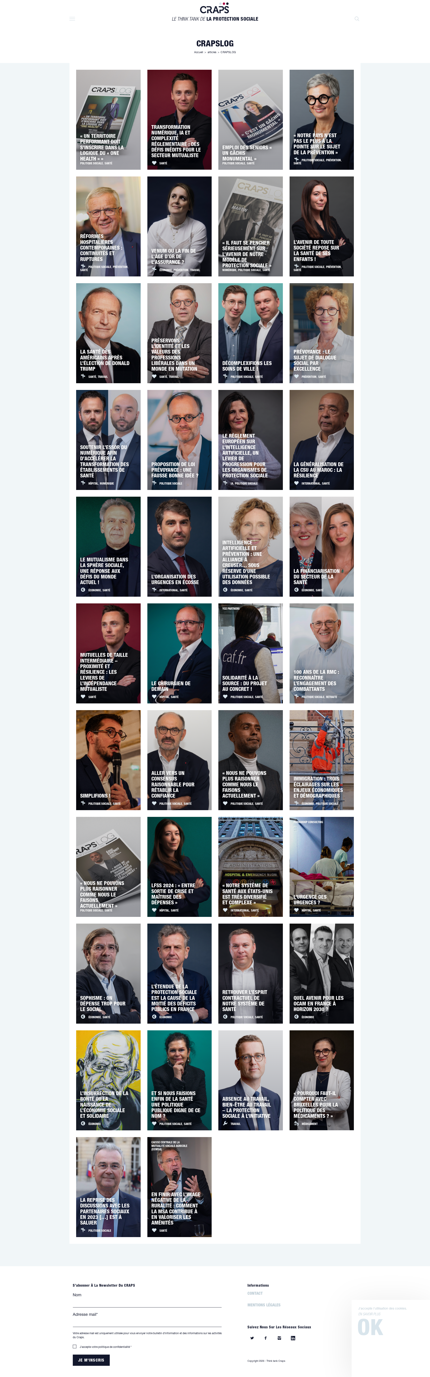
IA (232, 484)
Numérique (229, 270)
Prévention (333, 160)
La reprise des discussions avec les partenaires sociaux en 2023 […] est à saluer (104, 1212)
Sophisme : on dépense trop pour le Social (102, 1004)
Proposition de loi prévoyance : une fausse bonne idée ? (175, 471)
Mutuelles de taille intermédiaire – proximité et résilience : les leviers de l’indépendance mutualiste (104, 672)
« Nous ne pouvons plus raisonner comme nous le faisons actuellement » (244, 785)
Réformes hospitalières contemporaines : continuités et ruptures (101, 248)
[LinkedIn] (293, 1339)
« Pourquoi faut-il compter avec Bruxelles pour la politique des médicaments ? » (316, 1105)
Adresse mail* (85, 1315)
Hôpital (93, 484)
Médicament (310, 1124)
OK (370, 1330)
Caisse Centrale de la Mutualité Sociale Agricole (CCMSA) (169, 1146)
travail (195, 270)
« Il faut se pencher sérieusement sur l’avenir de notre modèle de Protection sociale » (246, 255)
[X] (252, 1339)
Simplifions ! (95, 796)
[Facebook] (265, 1339)
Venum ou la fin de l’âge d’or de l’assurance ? (173, 257)
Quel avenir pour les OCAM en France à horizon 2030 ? (319, 1004)
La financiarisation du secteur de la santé (317, 577)
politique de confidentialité (114, 1347)
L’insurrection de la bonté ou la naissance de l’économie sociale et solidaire (104, 1105)
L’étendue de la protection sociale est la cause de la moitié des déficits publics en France (174, 999)
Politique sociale (91, 164)
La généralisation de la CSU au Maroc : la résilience (319, 471)
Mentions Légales (264, 1305)
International (311, 484)
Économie (165, 270)
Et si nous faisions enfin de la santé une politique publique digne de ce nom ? (175, 1105)
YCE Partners (231, 609)
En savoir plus (369, 1314)
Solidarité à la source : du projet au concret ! (244, 684)
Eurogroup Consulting (308, 822)
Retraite (331, 697)
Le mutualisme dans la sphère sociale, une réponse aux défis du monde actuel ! (104, 572)
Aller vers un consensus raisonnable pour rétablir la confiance (172, 785)
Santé (108, 164)
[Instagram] (279, 1339)
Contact (255, 1294)
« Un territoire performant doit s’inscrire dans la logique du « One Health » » (102, 148)
